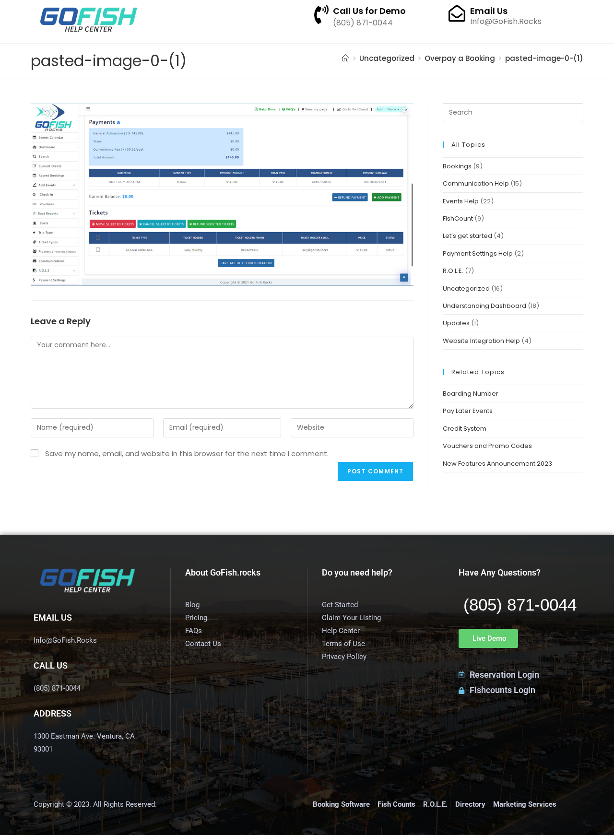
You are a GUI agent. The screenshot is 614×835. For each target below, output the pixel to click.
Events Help (461, 201)
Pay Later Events (468, 410)
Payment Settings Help (478, 253)
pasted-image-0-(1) (544, 58)
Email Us (489, 11)
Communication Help (476, 183)
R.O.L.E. (453, 270)
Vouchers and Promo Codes (487, 445)
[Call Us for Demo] (321, 14)
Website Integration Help (481, 340)
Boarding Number (470, 393)
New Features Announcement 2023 (497, 463)
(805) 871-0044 (520, 604)
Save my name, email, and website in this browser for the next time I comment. (187, 453)
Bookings (457, 166)
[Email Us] (457, 13)
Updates (456, 323)
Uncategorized (466, 288)
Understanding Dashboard (484, 305)
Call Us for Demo (369, 11)
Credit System (464, 428)
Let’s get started (467, 235)
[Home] (345, 58)
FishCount (458, 218)
